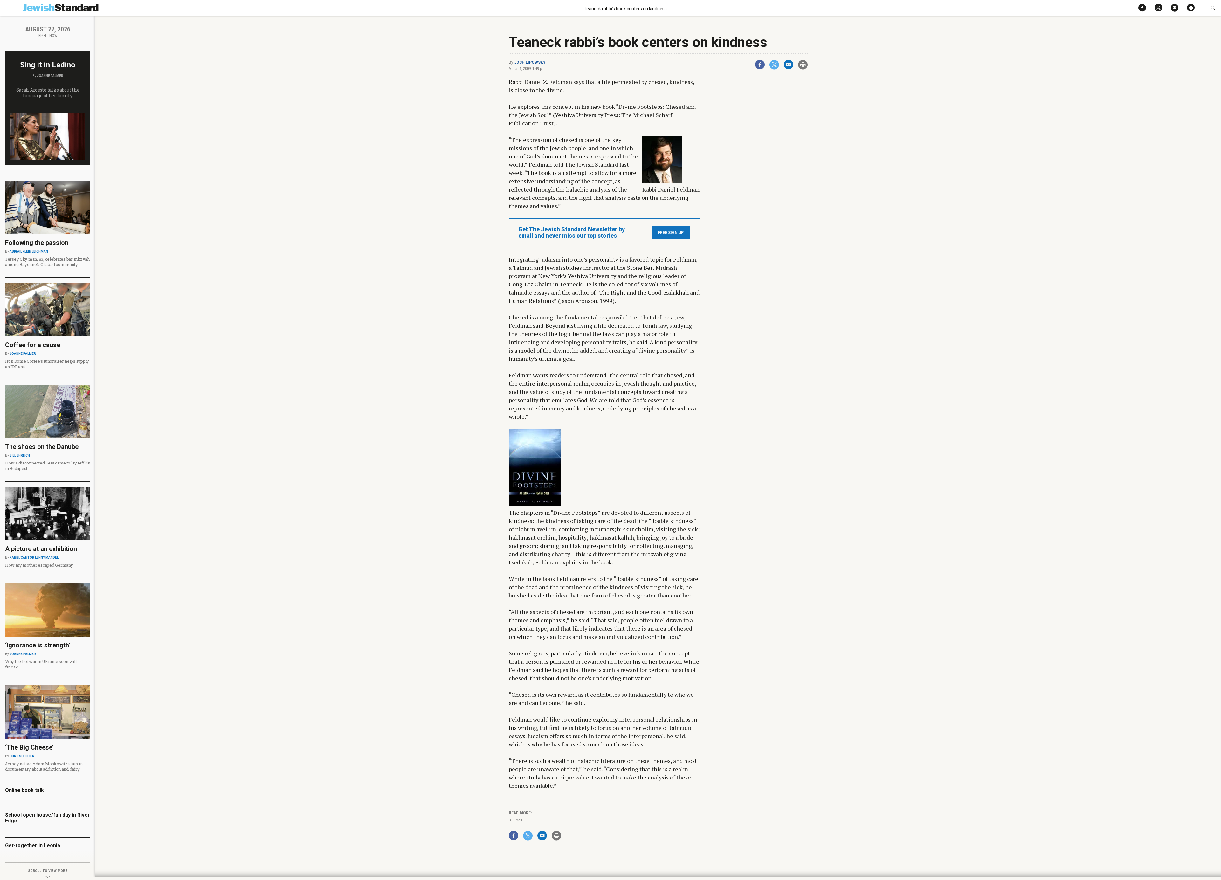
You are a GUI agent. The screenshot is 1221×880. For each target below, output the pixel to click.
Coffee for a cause (32, 345)
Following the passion (36, 243)
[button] (1213, 8)
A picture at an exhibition (41, 549)
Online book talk (24, 790)
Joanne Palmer (50, 76)
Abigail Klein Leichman (29, 251)
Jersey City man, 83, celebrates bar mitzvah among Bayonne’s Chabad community (47, 261)
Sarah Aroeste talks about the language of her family (47, 93)
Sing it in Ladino (47, 64)
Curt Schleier (22, 756)
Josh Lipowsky (530, 62)
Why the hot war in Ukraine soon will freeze (41, 664)
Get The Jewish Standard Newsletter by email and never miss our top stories (571, 232)
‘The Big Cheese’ (29, 747)
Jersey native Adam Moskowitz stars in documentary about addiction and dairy (43, 766)
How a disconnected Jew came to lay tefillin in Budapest (47, 465)
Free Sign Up (671, 232)
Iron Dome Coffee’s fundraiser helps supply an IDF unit (47, 363)
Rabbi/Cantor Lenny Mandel (34, 557)
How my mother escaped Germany (39, 565)
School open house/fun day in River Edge (47, 818)
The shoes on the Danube (42, 446)
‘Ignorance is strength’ (37, 645)
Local (519, 820)
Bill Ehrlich (20, 455)
